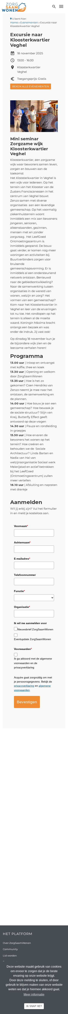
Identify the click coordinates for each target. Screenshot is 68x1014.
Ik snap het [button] (34, 1006)
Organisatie (22, 606)
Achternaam (22, 542)
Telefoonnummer (25, 574)
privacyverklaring (24, 685)
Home (14, 22)
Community (10, 949)
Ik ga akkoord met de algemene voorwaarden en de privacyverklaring (33, 663)
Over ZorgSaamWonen (17, 942)
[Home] (14, 6)
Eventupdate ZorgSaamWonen (32, 639)
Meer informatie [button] (34, 994)
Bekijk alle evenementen (30, 86)
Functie (19, 591)
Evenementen (29, 22)
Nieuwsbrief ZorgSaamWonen (35, 629)
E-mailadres (22, 558)
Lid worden (10, 955)
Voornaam (21, 526)
